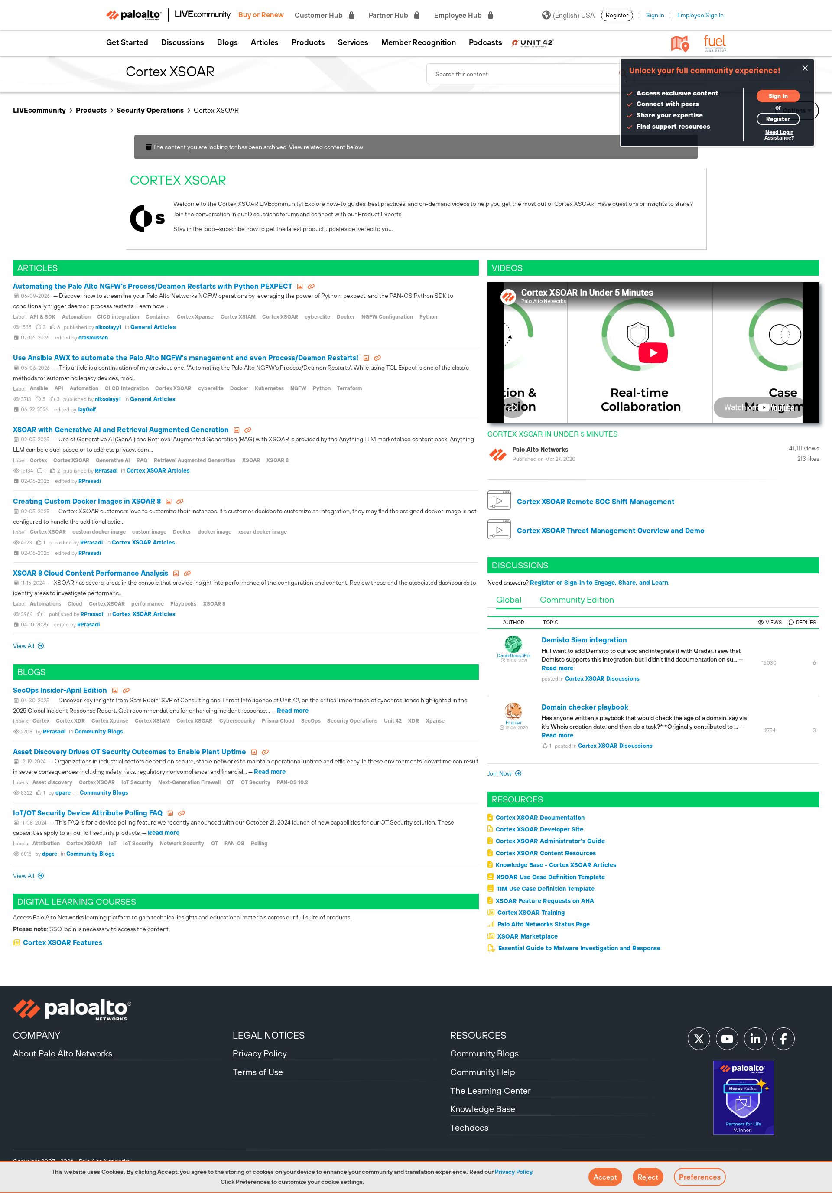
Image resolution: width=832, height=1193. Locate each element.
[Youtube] (727, 1038)
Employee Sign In (700, 15)
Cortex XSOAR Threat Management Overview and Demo (610, 531)
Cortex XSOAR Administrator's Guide (550, 841)
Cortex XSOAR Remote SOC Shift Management (595, 501)
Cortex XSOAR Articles (158, 470)
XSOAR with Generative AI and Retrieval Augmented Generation (121, 430)
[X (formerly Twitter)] (699, 1038)
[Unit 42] (532, 42)
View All (24, 645)
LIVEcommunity (39, 110)
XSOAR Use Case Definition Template (551, 877)
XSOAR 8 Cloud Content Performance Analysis (90, 573)
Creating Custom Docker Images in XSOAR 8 (87, 501)
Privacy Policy (513, 1171)
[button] (605, 1177)
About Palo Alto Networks (62, 1053)
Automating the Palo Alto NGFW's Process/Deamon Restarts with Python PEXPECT (152, 286)
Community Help (482, 1072)
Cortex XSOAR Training (531, 912)
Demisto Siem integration (584, 640)
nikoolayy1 (108, 327)
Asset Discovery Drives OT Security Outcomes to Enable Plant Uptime (129, 752)
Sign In (655, 15)
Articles (265, 42)
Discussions (182, 42)
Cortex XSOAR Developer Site (539, 829)
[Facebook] (783, 1038)
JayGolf (87, 410)
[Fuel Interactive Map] (680, 43)
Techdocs (469, 1127)
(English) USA (574, 15)
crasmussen (93, 338)
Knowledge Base (482, 1109)
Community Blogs (99, 731)
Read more (293, 710)
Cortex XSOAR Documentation (540, 817)
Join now (500, 773)
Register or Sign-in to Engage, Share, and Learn (599, 582)
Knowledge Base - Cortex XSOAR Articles (556, 864)
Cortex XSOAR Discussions (602, 678)
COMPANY (36, 1035)
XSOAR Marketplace (527, 936)
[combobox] (530, 73)
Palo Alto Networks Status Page (543, 924)
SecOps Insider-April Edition (60, 690)
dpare (63, 793)
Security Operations (150, 110)
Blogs (227, 42)
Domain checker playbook (585, 707)
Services (353, 42)
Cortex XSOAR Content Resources (546, 853)
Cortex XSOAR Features (62, 942)
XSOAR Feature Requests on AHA (545, 900)
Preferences (700, 1177)
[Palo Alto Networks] (122, 1009)
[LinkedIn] (755, 1038)
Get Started (127, 42)
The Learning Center (490, 1090)
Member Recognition (418, 42)
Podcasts (485, 42)
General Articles (153, 327)
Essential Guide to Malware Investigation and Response (579, 948)
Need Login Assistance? (779, 135)
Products (308, 42)
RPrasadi (106, 471)
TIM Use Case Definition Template (546, 888)
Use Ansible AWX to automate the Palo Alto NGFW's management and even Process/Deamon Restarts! (185, 358)
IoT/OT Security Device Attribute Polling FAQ (87, 813)
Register (617, 15)
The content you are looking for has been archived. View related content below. (258, 146)
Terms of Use (258, 1072)
